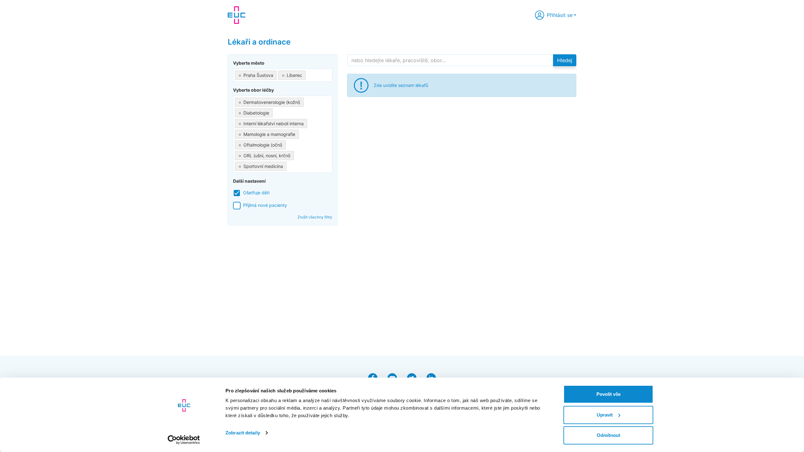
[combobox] (282, 75)
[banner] (236, 15)
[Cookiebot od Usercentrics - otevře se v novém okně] (183, 439)
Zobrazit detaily (242, 432)
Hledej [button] (564, 60)
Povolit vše (608, 394)
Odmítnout (608, 435)
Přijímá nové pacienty (265, 205)
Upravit (605, 414)
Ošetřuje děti (256, 192)
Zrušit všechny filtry (314, 217)
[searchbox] (309, 74)
